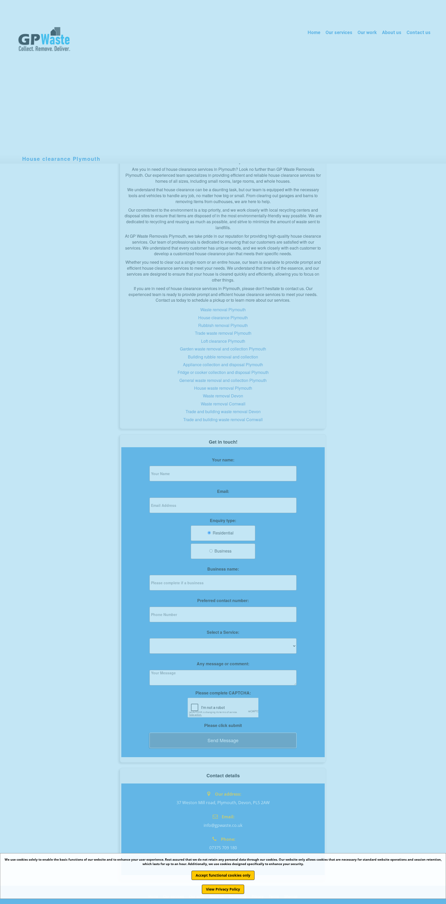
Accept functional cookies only (223, 875)
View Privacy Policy (223, 889)
